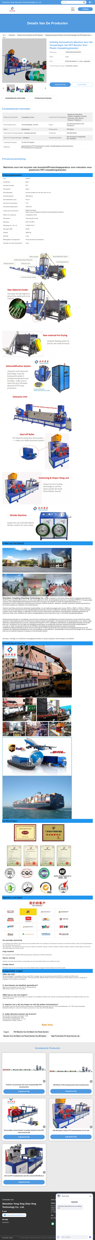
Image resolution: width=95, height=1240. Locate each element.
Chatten (85, 9)
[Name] (84, 2)
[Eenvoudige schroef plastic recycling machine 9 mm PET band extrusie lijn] (24, 1113)
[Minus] (90, 1196)
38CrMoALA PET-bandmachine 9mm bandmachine (71, 1085)
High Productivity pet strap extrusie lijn (65, 1036)
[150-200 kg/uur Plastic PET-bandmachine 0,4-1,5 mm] (71, 1113)
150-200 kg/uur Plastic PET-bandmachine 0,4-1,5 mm (71, 1130)
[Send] (90, 1237)
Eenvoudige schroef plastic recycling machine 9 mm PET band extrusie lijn (24, 1131)
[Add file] (58, 1237)
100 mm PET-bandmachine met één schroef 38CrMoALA (24, 1176)
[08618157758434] (52, 1224)
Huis (4, 35)
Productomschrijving (43, 98)
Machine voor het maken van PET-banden (30, 35)
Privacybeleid (5, 1237)
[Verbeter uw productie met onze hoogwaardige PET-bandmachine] (24, 1067)
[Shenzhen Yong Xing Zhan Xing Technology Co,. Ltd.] (12, 9)
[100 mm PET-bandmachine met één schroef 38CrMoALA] (24, 1158)
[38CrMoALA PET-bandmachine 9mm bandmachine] (71, 1068)
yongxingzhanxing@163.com (15, 1215)
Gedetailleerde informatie (15, 98)
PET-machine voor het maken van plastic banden (31, 1032)
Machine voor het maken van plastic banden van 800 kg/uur (25, 1036)
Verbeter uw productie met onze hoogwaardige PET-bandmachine (24, 1086)
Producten (12, 35)
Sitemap (11, 1237)
